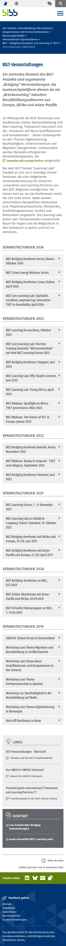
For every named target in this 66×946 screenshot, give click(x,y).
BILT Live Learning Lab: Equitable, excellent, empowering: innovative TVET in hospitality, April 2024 (28, 300)
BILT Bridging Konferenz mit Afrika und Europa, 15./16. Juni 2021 (31, 539)
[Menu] (60, 14)
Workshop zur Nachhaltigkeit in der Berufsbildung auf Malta (29, 695)
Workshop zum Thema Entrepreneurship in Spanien (24, 681)
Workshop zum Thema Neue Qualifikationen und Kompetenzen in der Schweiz (29, 665)
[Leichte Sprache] (16, 3)
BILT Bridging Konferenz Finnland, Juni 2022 (30, 477)
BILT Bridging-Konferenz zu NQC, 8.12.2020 (27, 582)
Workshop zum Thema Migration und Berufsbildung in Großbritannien (29, 649)
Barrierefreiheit (11, 915)
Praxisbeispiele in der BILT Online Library (33, 798)
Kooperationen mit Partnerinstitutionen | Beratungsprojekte (26, 33)
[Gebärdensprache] (5, 3)
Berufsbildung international (35, 28)
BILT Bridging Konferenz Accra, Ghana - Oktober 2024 (31, 261)
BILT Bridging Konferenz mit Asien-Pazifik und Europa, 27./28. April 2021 (29, 552)
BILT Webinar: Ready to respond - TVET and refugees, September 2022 (30, 463)
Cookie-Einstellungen (15, 919)
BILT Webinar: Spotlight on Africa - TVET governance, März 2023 (28, 405)
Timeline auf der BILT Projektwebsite (31, 758)
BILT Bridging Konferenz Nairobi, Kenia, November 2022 (31, 449)
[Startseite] (10, 12)
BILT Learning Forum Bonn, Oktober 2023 (28, 332)
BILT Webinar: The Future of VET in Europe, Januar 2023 (27, 419)
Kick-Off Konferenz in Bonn (23, 721)
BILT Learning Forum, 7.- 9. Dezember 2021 (29, 507)
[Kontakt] (49, 3)
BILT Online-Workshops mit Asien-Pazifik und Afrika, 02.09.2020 (28, 596)
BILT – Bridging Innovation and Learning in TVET (30, 43)
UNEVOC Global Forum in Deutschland (30, 638)
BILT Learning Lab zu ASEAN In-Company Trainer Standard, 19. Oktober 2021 (31, 522)
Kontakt (7, 904)
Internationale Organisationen (20, 39)
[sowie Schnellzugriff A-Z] (60, 3)
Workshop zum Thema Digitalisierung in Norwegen (30, 709)
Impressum (9, 907)
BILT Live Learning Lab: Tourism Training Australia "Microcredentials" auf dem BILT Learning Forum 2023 (29, 348)
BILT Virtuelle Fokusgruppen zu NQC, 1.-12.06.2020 (29, 610)
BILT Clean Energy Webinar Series (27, 273)
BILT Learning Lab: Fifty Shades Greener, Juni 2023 (31, 378)
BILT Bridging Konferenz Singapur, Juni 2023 (30, 364)
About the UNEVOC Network (26, 776)
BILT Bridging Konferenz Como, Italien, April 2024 (30, 284)
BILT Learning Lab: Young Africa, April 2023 (30, 392)
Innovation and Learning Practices (25, 161)
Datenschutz (10, 911)
